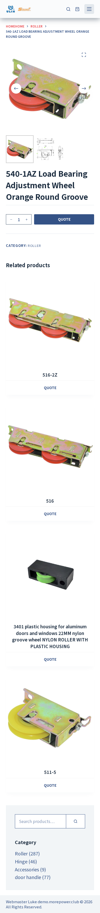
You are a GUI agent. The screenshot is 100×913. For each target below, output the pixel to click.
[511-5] (50, 718)
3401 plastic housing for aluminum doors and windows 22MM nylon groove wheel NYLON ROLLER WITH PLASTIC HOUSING (50, 636)
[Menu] (89, 9)
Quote (64, 219)
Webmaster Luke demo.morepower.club (42, 901)
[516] (50, 446)
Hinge (21, 861)
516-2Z (50, 374)
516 (50, 500)
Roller (34, 245)
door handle (28, 877)
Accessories (27, 869)
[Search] (68, 9)
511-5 (50, 772)
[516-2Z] (50, 321)
